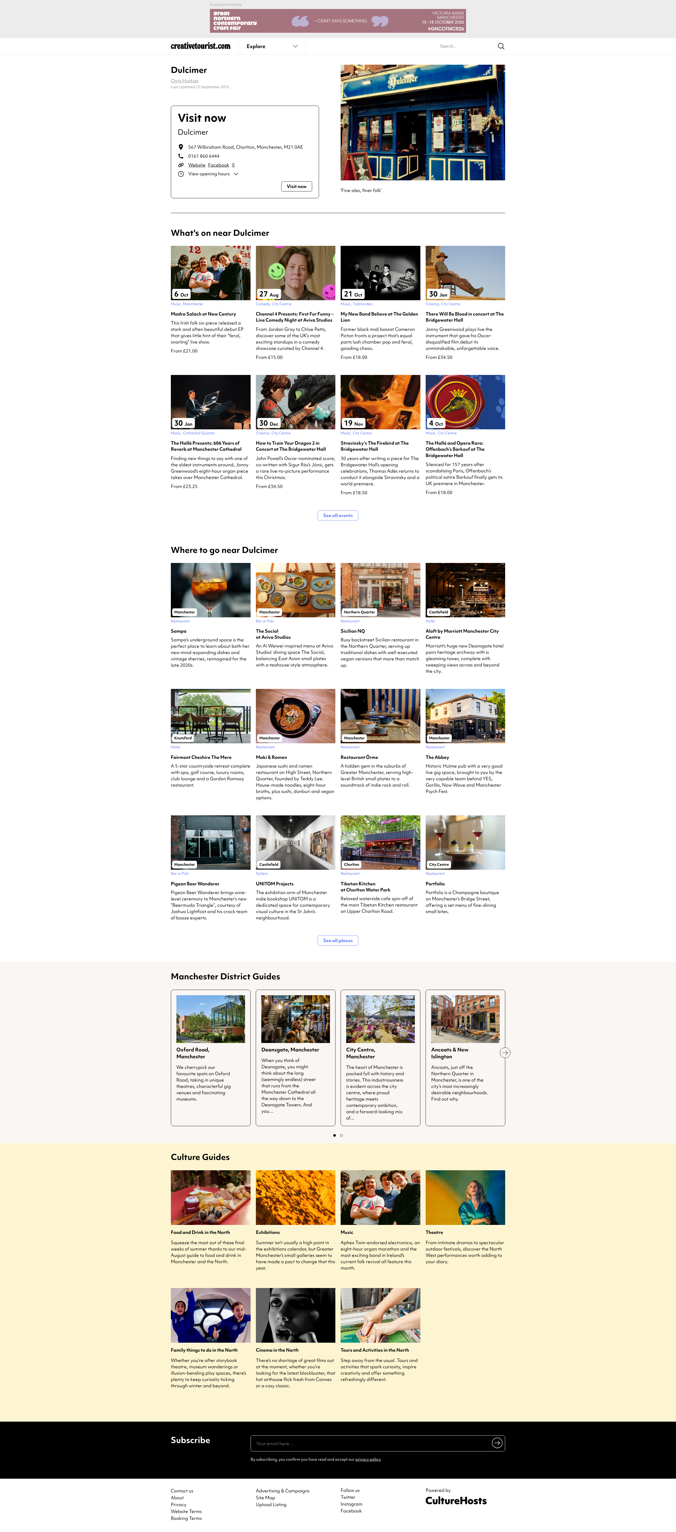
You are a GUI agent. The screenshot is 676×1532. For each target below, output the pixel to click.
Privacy (178, 1504)
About (177, 1497)
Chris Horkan (185, 81)
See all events (338, 515)
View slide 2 (341, 1135)
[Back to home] (201, 47)
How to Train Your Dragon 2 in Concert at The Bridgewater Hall (291, 446)
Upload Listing (271, 1504)
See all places (338, 940)
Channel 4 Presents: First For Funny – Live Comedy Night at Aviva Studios (295, 317)
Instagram (352, 1504)
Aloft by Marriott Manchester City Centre (462, 634)
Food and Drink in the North (200, 1232)
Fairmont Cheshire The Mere (201, 757)
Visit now (297, 186)
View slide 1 (334, 1135)
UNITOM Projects (275, 884)
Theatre (434, 1232)
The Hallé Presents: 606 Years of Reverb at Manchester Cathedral (206, 446)
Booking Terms (186, 1518)
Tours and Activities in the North (375, 1350)
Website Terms (186, 1511)
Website (196, 165)
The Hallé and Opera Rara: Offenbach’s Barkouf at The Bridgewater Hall (455, 449)
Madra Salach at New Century (203, 314)
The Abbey (437, 757)
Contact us (182, 1490)
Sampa (178, 631)
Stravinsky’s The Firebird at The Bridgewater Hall (375, 446)
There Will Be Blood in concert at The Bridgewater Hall (465, 317)
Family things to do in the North (204, 1350)
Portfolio (435, 884)
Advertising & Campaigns (282, 1490)
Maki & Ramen (271, 757)
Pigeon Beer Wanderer (195, 884)
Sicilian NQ (353, 631)
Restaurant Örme (359, 757)
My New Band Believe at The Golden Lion (379, 317)
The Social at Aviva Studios (273, 634)
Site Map (265, 1497)
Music (347, 1232)
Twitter (348, 1497)
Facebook (218, 165)
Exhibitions (268, 1232)
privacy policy (368, 1459)
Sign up (498, 1443)
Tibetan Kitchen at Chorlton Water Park (366, 887)
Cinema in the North (277, 1350)
